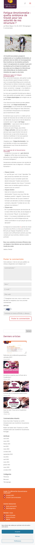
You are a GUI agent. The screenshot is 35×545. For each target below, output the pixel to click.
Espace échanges (10, 515)
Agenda (8, 519)
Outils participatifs (11, 506)
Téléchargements (11, 508)
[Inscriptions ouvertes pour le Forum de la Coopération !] (11, 367)
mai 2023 (6, 446)
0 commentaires (8, 28)
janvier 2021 (6, 464)
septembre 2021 (8, 454)
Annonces (6, 477)
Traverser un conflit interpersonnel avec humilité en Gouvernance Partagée (16, 423)
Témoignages (26, 26)
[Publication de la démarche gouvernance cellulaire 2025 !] (15, 347)
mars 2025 (6, 441)
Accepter (17, 531)
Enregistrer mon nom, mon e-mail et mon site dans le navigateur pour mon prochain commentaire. (16, 300)
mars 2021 (6, 462)
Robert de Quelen (8, 427)
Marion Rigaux (9, 26)
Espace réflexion (10, 517)
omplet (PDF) (10, 495)
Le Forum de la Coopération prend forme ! (15, 393)
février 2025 (6, 444)
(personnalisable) (13, 497)
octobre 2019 (7, 470)
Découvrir (6, 479)
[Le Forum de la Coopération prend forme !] (16, 387)
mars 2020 (6, 467)
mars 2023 (6, 449)
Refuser (17, 536)
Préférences (17, 541)
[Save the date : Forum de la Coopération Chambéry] (16, 403)
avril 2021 (6, 459)
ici (20, 227)
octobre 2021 (7, 451)
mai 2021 (6, 457)
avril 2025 (6, 438)
